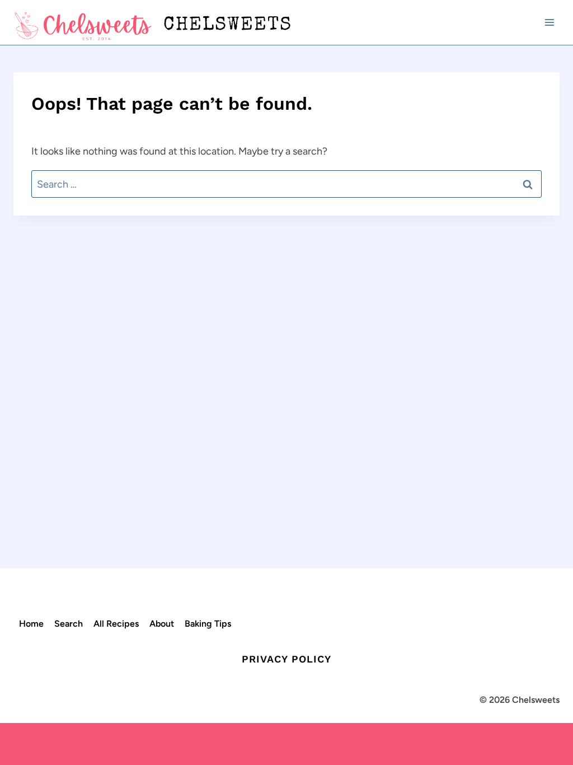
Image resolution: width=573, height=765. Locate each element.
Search (68, 623)
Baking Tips (208, 623)
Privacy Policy (286, 659)
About (161, 623)
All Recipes (116, 623)
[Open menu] (549, 22)
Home (31, 623)
